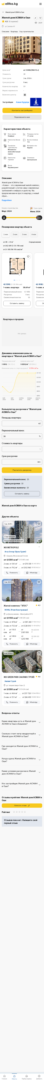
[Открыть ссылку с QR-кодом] (39, 540)
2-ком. (15, 234)
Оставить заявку (17, 303)
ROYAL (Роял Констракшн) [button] (16, 609)
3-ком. (24, 234)
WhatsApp (33, 573)
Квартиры (14, 31)
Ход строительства (26, 31)
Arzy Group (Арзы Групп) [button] (15, 551)
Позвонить (14, 573)
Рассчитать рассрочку (22, 470)
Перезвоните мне (22, 117)
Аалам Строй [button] (10, 681)
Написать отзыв (20, 805)
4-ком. (34, 234)
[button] (22, 565)
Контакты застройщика (22, 110)
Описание (5, 31)
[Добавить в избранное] (40, 18)
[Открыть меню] (40, 4)
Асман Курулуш (22, 102)
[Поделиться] (35, 18)
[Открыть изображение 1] (16, 267)
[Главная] (10, 4)
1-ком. (5, 234)
